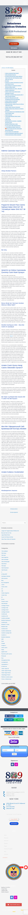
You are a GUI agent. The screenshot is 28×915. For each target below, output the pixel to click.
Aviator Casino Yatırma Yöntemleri (12, 107)
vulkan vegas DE (5, 668)
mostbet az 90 (4, 616)
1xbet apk (3, 555)
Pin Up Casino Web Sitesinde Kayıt (12, 125)
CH (2, 588)
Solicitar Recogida (8, 848)
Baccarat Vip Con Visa (6, 532)
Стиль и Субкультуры (6, 679)
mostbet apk (4, 614)
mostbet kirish (4, 628)
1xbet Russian (4, 570)
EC (2, 597)
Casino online (4, 586)
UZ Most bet (4, 666)
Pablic (2, 649)
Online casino (4, 647)
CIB (2, 590)
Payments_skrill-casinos (6, 653)
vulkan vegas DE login (6, 670)
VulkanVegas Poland (5, 674)
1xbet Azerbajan (4, 559)
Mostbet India (4, 626)
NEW (2, 639)
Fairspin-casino (4, 601)
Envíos (3, 67)
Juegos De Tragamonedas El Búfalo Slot (10, 530)
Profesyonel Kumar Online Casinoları (13, 134)
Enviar (14, 754)
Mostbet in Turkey (5, 624)
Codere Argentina (5, 593)
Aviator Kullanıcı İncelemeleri (11, 101)
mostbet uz (3, 635)
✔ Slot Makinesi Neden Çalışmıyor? (13, 127)
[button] (10, 716)
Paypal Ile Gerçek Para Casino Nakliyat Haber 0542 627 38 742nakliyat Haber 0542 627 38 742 (13, 78)
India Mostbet (4, 603)
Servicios (6, 840)
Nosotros (6, 838)
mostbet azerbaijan (5, 618)
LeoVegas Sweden (5, 611)
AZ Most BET (4, 574)
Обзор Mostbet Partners (10, 74)
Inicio (5, 835)
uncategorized (4, 662)
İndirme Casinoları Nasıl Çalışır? (12, 73)
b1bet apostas (4, 578)
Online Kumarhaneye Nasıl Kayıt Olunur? (14, 133)
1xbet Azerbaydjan (5, 561)
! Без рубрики (4, 551)
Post (2, 658)
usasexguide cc (4, 664)
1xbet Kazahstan (5, 567)
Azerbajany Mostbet (5, 576)
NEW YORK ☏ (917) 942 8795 (14, 54)
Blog (2, 580)
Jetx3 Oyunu (8, 119)
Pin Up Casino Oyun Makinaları (12, 131)
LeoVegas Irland (4, 609)
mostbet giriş (4, 622)
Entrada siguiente (14, 512)
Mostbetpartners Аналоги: (11, 102)
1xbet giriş (3, 565)
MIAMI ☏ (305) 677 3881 (14, 52)
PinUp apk (3, 655)
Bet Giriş (7, 80)
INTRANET (5, 857)
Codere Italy (4, 595)
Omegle (3, 643)
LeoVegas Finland (5, 605)
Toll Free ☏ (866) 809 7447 (14, 57)
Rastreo (6, 843)
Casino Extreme (8, 114)
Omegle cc (3, 645)
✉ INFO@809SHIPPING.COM (14, 59)
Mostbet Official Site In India (11, 124)
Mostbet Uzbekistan (5, 637)
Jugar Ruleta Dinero (5, 534)
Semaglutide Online (5, 660)
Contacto (6, 854)
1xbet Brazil (3, 563)
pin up (11, 335)
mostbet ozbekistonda (6, 630)
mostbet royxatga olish (6, 632)
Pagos (5, 846)
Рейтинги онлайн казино (7, 676)
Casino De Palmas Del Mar (7, 537)
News (2, 641)
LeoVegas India (4, 607)
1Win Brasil (3, 553)
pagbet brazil (4, 651)
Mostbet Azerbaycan (6, 620)
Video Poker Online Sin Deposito (8, 539)
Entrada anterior (14, 508)
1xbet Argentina (4, 557)
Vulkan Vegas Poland (6, 672)
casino (2, 584)
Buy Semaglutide (5, 582)
